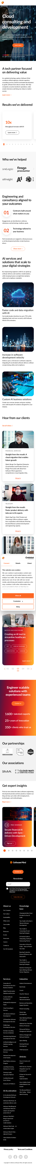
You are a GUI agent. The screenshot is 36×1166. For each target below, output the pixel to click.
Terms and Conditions (25, 1149)
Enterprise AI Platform (9, 1084)
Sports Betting (23, 1040)
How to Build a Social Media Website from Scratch (24, 1084)
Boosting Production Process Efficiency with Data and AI (25, 954)
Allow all (18, 595)
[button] (18, 249)
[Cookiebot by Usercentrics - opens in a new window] (25, 558)
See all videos (6, 425)
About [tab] (29, 563)
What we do (6, 921)
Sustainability (6, 917)
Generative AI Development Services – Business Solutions (9, 985)
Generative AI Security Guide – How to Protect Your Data (25, 946)
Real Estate (22, 987)
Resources (6, 931)
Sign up (9, 843)
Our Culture (6, 914)
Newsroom (6, 938)
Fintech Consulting (24, 1008)
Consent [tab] (6, 563)
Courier (21, 990)
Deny (18, 607)
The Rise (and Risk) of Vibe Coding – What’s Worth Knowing (25, 1092)
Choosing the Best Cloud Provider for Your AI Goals (25, 915)
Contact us (18, 703)
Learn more (18, 45)
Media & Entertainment (25, 983)
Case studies (6, 924)
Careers (5, 942)
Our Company (7, 910)
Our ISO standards (8, 949)
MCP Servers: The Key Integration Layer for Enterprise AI (25, 1069)
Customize (17, 601)
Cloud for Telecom (24, 994)
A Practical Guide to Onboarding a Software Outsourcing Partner (25, 939)
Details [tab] (18, 563)
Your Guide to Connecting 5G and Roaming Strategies (24, 931)
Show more (17, 249)
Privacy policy (8, 1149)
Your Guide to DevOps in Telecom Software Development (25, 923)
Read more (6, 802)
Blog (4, 928)
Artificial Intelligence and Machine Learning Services (9, 1044)
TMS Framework (23, 1049)
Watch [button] (18, 478)
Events (5, 935)
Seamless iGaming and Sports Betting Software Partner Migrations (25, 970)
